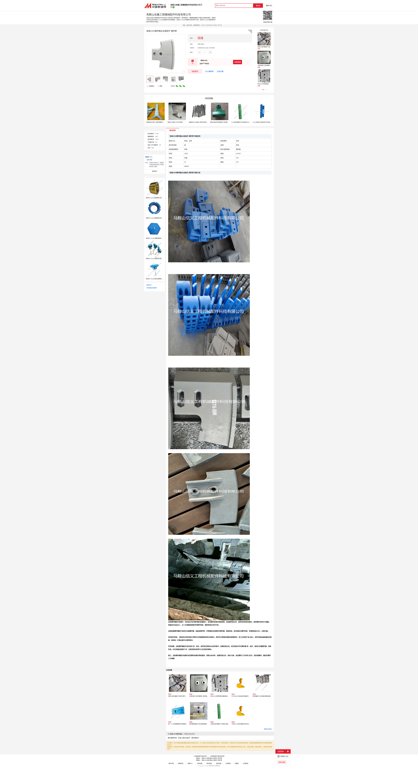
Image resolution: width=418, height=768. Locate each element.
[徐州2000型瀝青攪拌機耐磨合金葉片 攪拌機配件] (264, 75)
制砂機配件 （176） (153, 134)
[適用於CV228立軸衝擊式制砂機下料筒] (154, 208)
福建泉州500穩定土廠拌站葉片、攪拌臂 (200, 122)
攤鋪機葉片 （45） (153, 136)
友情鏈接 (245, 763)
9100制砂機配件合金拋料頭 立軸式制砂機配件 (244, 122)
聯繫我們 (180, 763)
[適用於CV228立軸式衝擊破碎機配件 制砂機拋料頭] (154, 269)
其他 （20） (151, 148)
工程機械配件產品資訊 (200, 756)
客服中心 (190, 763)
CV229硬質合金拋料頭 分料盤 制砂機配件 (265, 122)
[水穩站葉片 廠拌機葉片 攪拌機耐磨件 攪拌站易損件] (264, 57)
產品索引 (149, 285)
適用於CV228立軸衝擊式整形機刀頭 (156, 258)
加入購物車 (209, 71)
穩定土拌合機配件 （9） (155, 145)
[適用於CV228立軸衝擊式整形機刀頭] (154, 249)
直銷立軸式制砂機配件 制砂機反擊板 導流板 (223, 122)
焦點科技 (211, 766)
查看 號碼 (149, 160)
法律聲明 (228, 763)
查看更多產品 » (268, 729)
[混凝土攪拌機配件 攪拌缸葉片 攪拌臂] (264, 38)
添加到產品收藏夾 (151, 288)
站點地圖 (199, 763)
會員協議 (218, 763)
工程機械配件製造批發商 (217, 756)
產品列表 (189, 25)
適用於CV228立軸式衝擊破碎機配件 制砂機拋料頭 (160, 279)
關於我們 (171, 763)
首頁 (184, 25)
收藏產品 (151, 86)
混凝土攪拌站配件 (184, 738)
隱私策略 (209, 763)
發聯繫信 (195, 71)
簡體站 (237, 763)
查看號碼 (237, 62)
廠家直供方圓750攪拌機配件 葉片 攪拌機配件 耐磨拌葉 (162, 122)
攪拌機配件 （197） (153, 139)
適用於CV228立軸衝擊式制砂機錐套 (156, 198)
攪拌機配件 (196, 25)
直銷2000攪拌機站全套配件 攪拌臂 (212, 758)
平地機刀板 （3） (153, 142)
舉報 (161, 86)
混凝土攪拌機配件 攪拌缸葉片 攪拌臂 (268, 47)
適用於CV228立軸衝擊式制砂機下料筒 (157, 218)
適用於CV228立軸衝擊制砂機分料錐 (156, 238)
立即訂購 (220, 71)
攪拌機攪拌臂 (172, 738)
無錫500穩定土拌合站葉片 (175, 122)
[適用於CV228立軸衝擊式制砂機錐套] (154, 188)
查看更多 (154, 171)
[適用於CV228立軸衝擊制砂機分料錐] (154, 228)
